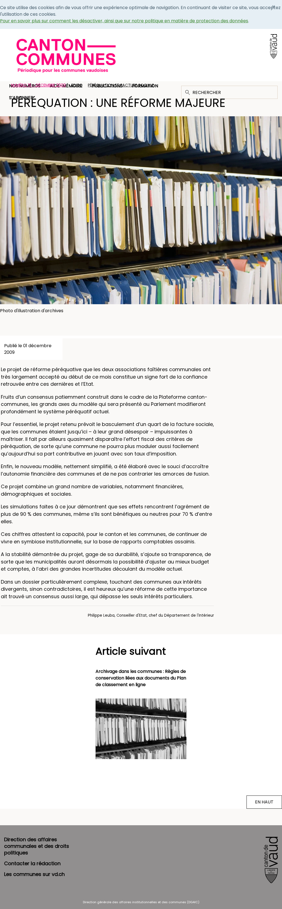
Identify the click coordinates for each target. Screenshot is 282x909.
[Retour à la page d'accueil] (66, 55)
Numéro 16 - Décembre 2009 (38, 85)
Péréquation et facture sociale (121, 85)
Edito (77, 85)
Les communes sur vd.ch (34, 874)
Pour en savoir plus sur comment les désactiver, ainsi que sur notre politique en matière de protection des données (124, 21)
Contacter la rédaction (32, 863)
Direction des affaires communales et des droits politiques (36, 846)
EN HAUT (264, 802)
